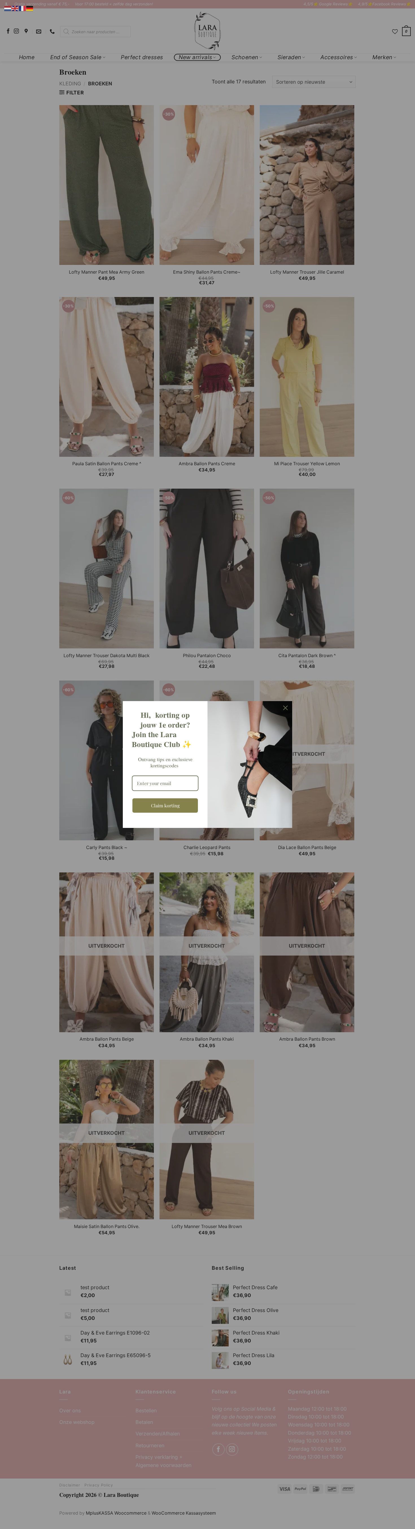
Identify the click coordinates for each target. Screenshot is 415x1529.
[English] (15, 8)
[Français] (22, 8)
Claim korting (165, 805)
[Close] (285, 708)
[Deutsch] (30, 8)
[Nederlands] (8, 8)
